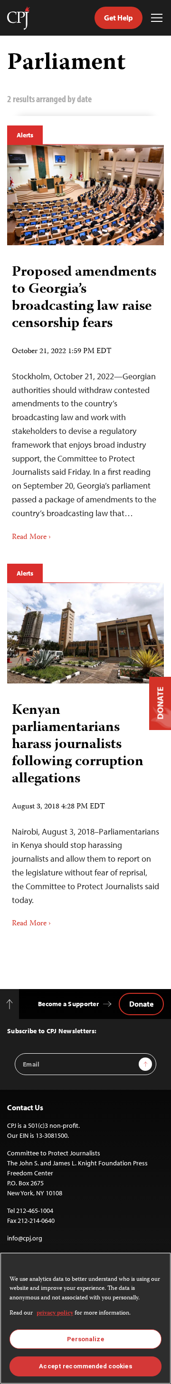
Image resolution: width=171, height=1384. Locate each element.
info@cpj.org (24, 1238)
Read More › (31, 537)
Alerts (25, 135)
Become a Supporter (68, 1004)
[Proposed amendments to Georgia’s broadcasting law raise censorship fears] (85, 195)
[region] (85, 1318)
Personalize (85, 1339)
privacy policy (55, 1313)
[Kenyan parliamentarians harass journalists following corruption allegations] (85, 633)
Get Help (118, 17)
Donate (141, 1004)
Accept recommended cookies (85, 1366)
